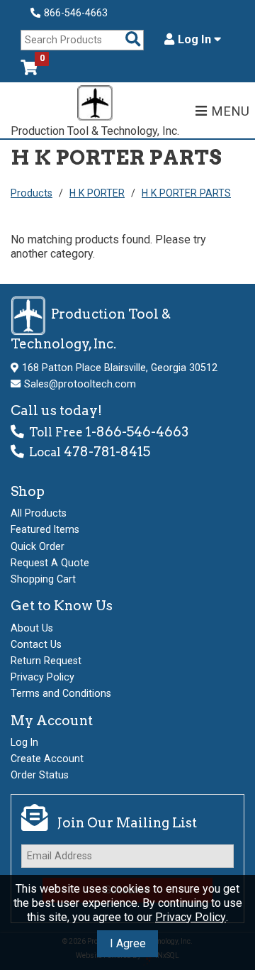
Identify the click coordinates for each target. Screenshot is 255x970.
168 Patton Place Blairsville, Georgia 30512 (119, 367)
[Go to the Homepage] (95, 104)
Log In (196, 39)
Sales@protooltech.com (80, 384)
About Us (32, 628)
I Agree (128, 943)
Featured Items (45, 529)
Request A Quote (50, 562)
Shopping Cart (43, 579)
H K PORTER (97, 193)
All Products (39, 513)
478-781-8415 (107, 451)
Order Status (40, 775)
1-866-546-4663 (137, 432)
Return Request (46, 660)
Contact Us (36, 644)
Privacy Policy (190, 917)
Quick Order (37, 546)
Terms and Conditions (61, 693)
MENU (230, 111)
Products (31, 193)
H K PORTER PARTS (186, 193)
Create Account (47, 758)
